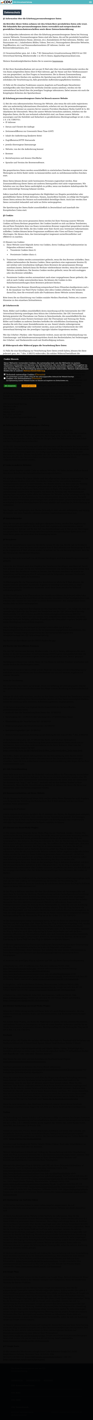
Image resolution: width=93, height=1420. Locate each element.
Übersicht (40, 374)
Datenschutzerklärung (34, 370)
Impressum (57, 61)
